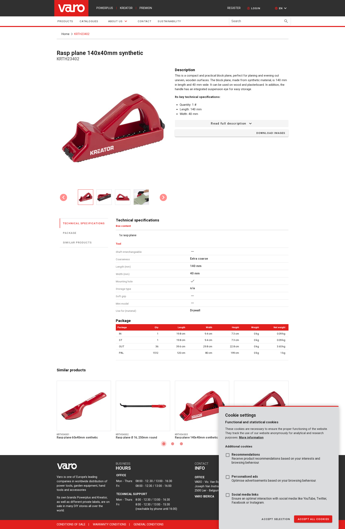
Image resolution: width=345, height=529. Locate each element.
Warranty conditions (109, 524)
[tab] (118, 21)
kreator (126, 8)
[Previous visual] (63, 197)
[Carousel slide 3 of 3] (181, 443)
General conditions (149, 524)
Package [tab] (69, 232)
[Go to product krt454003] (202, 406)
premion (146, 8)
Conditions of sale (71, 524)
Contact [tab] (144, 21)
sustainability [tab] (169, 21)
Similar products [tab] (77, 242)
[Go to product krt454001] (84, 406)
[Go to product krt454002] (143, 406)
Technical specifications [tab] (84, 223)
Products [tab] (65, 21)
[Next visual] (163, 197)
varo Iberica (204, 496)
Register (234, 8)
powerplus (104, 8)
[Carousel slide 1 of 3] (164, 443)
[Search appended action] (286, 21)
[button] (281, 8)
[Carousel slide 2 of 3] (172, 443)
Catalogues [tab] (88, 21)
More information (251, 437)
